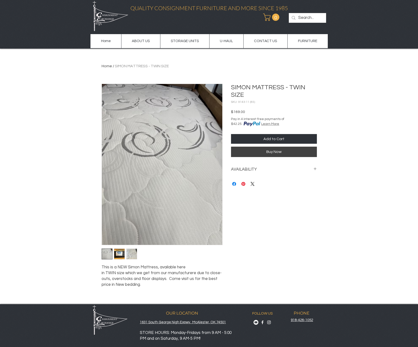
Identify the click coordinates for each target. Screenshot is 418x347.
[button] (272, 17)
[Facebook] (262, 322)
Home (107, 66)
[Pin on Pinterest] (243, 184)
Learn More (270, 124)
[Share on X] (252, 184)
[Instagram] (269, 322)
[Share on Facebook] (234, 184)
